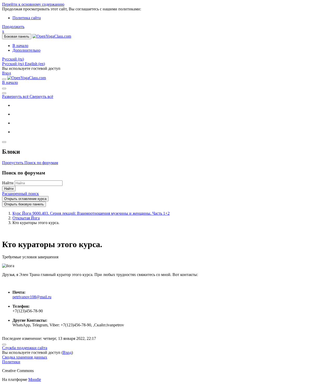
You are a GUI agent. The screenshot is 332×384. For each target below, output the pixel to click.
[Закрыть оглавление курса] (4, 88)
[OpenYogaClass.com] (26, 78)
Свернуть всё (41, 96)
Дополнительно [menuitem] (26, 50)
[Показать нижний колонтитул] (4, 344)
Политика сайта (26, 18)
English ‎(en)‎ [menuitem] (35, 64)
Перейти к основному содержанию (33, 4)
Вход (6, 73)
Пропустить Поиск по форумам (30, 162)
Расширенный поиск (20, 193)
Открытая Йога (26, 218)
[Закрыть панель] (4, 79)
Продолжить (13, 26)
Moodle (34, 379)
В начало (10, 82)
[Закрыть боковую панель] (4, 142)
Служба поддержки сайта (24, 348)
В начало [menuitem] (20, 45)
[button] (13, 59)
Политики (11, 362)
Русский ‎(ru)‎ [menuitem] (13, 64)
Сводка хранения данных (24, 357)
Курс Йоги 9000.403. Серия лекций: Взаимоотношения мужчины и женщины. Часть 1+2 (91, 213)
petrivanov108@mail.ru (31, 297)
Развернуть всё (16, 96)
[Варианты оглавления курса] (4, 93)
